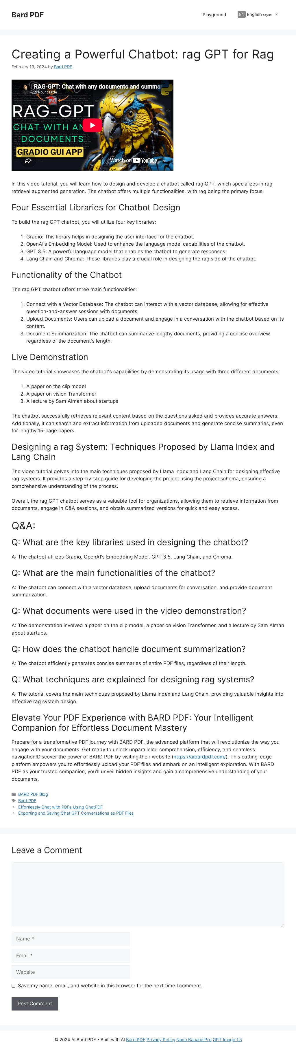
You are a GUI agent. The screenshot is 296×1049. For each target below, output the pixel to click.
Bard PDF (28, 14)
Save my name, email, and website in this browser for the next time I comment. (110, 986)
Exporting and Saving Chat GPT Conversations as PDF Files (76, 813)
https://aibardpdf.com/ (199, 757)
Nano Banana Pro (194, 1039)
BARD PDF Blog (33, 794)
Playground (214, 14)
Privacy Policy (161, 1039)
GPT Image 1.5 (227, 1039)
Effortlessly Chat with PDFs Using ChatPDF (60, 806)
